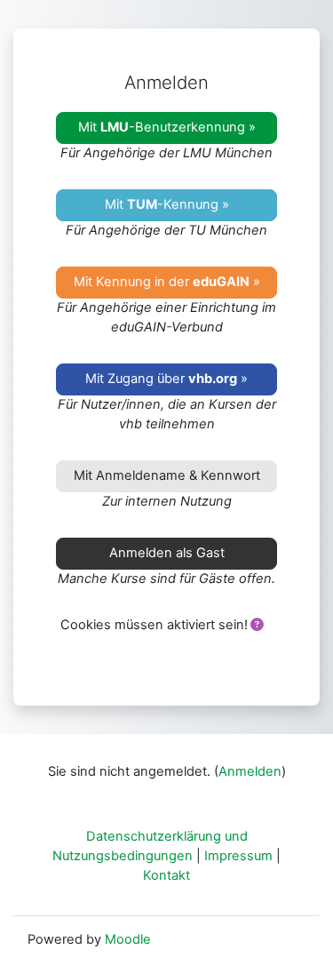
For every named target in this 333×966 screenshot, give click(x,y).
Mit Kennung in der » (167, 282)
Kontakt (166, 875)
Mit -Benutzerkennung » (167, 127)
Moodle (128, 939)
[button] (257, 625)
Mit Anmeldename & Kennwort (167, 475)
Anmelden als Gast (167, 553)
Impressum (238, 856)
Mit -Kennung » (167, 204)
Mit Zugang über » (166, 379)
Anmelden (249, 771)
